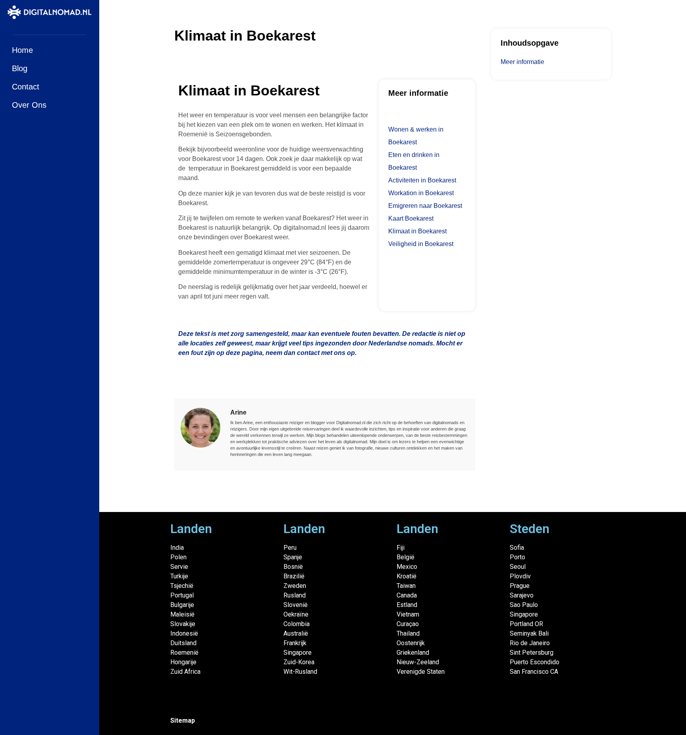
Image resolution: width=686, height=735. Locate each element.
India (177, 547)
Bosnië (293, 566)
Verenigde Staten (421, 671)
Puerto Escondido (534, 662)
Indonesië (184, 633)
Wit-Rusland (300, 671)
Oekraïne (295, 614)
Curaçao (408, 624)
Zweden (294, 586)
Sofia (517, 547)
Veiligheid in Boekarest (420, 243)
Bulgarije (182, 605)
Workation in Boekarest (421, 193)
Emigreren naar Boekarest (425, 205)
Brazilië (293, 576)
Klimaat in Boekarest (417, 231)
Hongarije (183, 662)
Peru (290, 547)
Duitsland (183, 643)
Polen (178, 557)
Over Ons (29, 105)
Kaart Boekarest (411, 218)
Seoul (518, 566)
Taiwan (406, 586)
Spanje (292, 557)
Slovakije (182, 624)
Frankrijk (294, 643)
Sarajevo (522, 595)
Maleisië (182, 614)
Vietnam (408, 614)
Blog (19, 68)
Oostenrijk (411, 643)
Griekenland (413, 652)
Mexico (407, 566)
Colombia (296, 624)
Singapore (297, 652)
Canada (407, 595)
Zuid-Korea (298, 662)
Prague (520, 586)
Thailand (408, 633)
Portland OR (526, 624)
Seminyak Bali (529, 633)
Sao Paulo (524, 605)
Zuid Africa (185, 671)
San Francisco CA (534, 671)
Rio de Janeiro (530, 643)
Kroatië (406, 576)
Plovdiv (520, 576)
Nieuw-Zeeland (418, 662)
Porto (517, 557)
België (405, 557)
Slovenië (295, 605)
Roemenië (184, 652)
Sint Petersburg (531, 652)
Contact (25, 86)
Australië (295, 633)
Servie (179, 566)
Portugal (182, 595)
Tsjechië (181, 586)
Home (22, 50)
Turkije (179, 576)
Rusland (294, 595)
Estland (407, 605)
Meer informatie (522, 61)
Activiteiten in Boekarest (422, 180)
